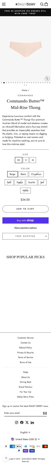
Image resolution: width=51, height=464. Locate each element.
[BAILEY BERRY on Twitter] (27, 422)
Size (25, 154)
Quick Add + (8, 322)
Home (24, 90)
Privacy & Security (25, 352)
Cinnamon (36, 174)
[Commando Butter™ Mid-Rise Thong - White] (12, 314)
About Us (25, 377)
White (25, 190)
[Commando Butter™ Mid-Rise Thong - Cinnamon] (9, 311)
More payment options (25, 227)
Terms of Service (25, 357)
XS (18, 160)
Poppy (20, 182)
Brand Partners (25, 386)
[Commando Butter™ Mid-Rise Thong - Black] (5, 311)
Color (25, 168)
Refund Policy (25, 347)
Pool (9, 182)
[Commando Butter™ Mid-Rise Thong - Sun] (9, 314)
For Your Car (25, 391)
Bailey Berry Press (25, 396)
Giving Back (25, 382)
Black (23, 174)
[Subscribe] (45, 413)
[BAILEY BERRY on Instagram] (16, 422)
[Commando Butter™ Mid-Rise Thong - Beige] (2, 311)
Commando (25, 95)
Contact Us (25, 342)
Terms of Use (25, 362)
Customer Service (26, 337)
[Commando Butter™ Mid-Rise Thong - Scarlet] (5, 314)
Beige (12, 174)
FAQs (25, 372)
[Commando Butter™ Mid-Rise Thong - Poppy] (15, 311)
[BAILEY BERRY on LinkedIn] (32, 422)
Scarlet (31, 182)
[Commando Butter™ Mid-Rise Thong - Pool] (12, 311)
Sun (42, 182)
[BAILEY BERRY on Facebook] (21, 422)
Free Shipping (25, 236)
